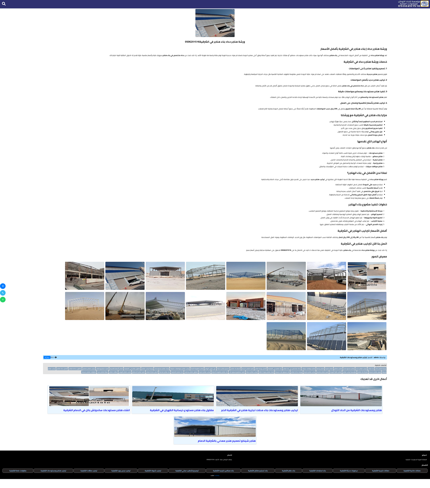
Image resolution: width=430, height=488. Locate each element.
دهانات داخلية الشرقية (412, 470)
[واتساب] (3, 299)
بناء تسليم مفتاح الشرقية (258, 470)
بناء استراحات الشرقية (317, 470)
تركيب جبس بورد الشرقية (120, 470)
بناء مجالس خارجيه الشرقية (223, 470)
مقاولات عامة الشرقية (17, 470)
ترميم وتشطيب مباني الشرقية (187, 470)
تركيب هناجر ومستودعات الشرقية (53, 470)
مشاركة (47, 357)
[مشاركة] (3, 286)
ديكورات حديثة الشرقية (349, 470)
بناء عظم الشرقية (288, 470)
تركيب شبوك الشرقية (153, 470)
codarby (216, 475)
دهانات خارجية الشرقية (380, 470)
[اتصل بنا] (3, 293)
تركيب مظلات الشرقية (89, 470)
